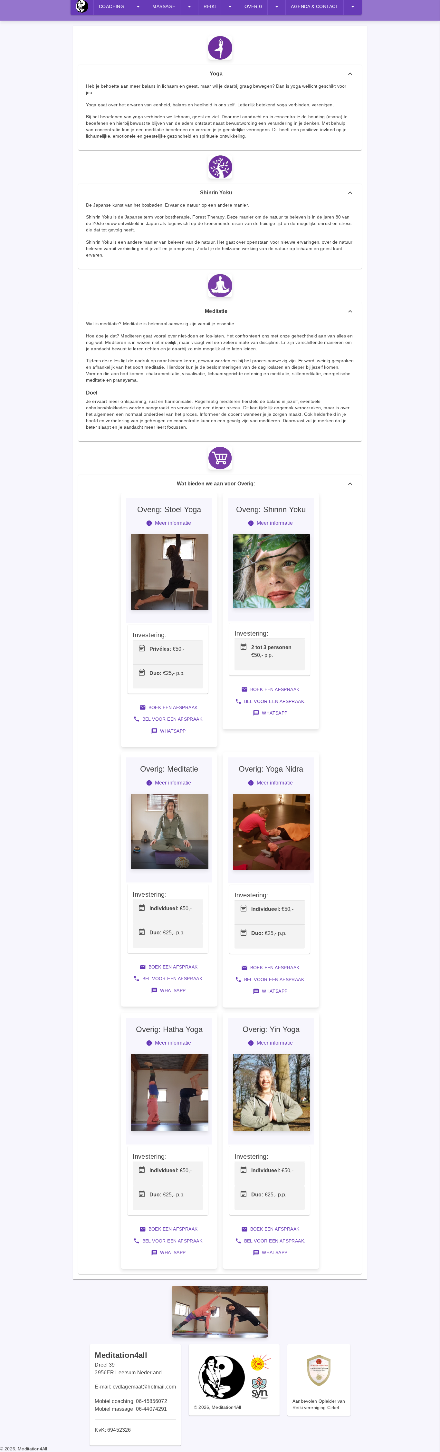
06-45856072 (151, 1401)
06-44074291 (151, 1409)
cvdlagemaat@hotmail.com (144, 1386)
